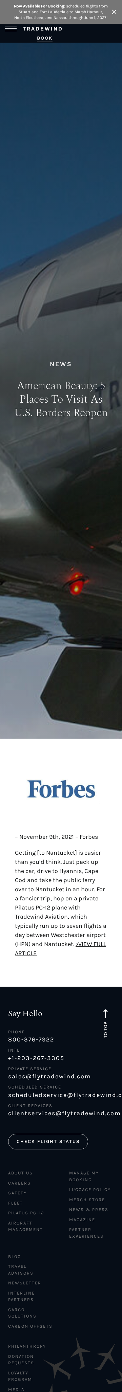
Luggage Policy (90, 1189)
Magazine (82, 1219)
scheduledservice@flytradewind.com (61, 1095)
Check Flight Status (48, 1141)
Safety (17, 1192)
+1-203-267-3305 (36, 1058)
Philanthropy (27, 1346)
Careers (19, 1183)
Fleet (15, 1203)
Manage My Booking (84, 1176)
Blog (14, 1256)
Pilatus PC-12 (26, 1212)
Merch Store (87, 1199)
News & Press (88, 1209)
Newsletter (24, 1282)
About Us (20, 1172)
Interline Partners (21, 1296)
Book (45, 38)
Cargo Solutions (22, 1313)
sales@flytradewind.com (49, 1076)
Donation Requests (21, 1360)
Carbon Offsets (30, 1326)
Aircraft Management (25, 1226)
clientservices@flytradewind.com (61, 1113)
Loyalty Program (20, 1376)
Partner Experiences (86, 1233)
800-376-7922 (31, 1039)
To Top (105, 1029)
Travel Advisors (21, 1270)
